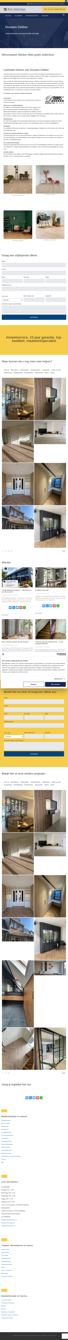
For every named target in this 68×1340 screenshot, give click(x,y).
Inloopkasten (5, 1129)
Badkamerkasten (6, 1153)
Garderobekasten (6, 1141)
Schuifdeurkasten (6, 1132)
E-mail (3, 269)
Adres (3, 277)
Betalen (3, 1306)
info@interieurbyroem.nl (8, 1226)
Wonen (3, 1267)
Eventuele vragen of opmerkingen (11, 304)
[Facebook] (10, 607)
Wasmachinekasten (7, 1144)
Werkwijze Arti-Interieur (8, 1303)
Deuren (45, 15)
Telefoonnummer (6, 285)
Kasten (8, 15)
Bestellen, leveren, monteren (9, 1315)
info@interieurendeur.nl (8, 1223)
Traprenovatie (32, 15)
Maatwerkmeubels (6, 1264)
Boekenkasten (5, 1123)
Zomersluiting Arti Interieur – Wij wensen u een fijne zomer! (17, 591)
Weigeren (34, 684)
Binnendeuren (5, 1252)
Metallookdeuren (6, 1258)
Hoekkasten (4, 1138)
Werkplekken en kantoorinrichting (11, 1156)
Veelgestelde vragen (7, 1318)
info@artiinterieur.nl (34, 4)
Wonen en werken (6, 1270)
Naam (3, 261)
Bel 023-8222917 (46, 4)
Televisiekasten (5, 1147)
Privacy (3, 1309)
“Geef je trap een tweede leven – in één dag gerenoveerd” (49, 643)
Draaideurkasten (6, 1120)
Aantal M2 (48, 296)
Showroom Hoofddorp (58, 4)
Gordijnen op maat (41, 590)
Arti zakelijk (4, 1255)
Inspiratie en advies (6, 1276)
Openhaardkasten (6, 1150)
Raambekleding (5, 1261)
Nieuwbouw (4, 1273)
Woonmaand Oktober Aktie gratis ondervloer (28, 54)
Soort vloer (5, 296)
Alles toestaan (55, 684)
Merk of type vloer (29, 296)
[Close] (66, 1)
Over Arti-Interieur (6, 1300)
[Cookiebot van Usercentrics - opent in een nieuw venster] (58, 654)
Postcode (26, 277)
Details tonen (58, 678)
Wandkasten (4, 1126)
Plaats (47, 277)
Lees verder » (5, 615)
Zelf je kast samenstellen (54, 9)
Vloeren (18, 15)
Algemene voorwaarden (8, 1312)
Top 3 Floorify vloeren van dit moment (15, 642)
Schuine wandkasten (7, 1135)
